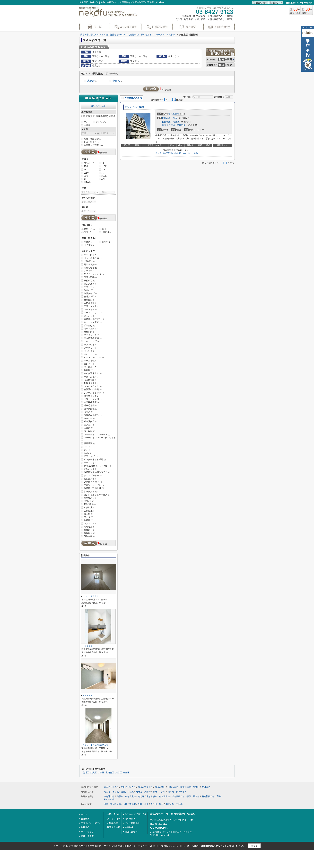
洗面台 (88, 412)
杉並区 (126, 772)
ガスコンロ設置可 (94, 319)
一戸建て (88, 125)
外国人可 (89, 316)
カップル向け (91, 328)
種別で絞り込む (98, 106)
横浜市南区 (185, 787)
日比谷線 (166, 118)
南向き (88, 517)
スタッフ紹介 (113, 818)
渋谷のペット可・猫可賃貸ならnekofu (172, 814)
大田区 (101, 772)
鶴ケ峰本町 (181, 791)
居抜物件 (89, 533)
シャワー (89, 418)
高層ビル (89, 526)
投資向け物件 (131, 832)
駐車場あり (90, 498)
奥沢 (161, 804)
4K (85, 179)
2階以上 (89, 501)
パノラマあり (90, 245)
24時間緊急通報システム (97, 472)
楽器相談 (89, 261)
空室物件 (129, 827)
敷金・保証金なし (92, 139)
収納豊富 (89, 443)
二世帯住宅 (90, 303)
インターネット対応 (95, 459)
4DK (103, 179)
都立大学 (170, 804)
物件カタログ (87, 836)
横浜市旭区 (160, 787)
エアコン (89, 425)
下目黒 (115, 791)
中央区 (171, 114)
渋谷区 (118, 772)
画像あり (88, 242)
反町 (140, 804)
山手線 (120, 796)
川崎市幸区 (173, 787)
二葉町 (162, 791)
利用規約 (85, 827)
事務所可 (89, 280)
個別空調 (89, 536)
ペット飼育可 (91, 255)
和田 (155, 791)
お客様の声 (112, 823)
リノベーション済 (94, 274)
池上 (146, 804)
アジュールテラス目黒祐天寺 (95, 745)
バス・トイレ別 (93, 399)
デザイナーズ (91, 271)
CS (87, 446)
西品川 (124, 791)
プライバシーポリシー (91, 823)
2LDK (86, 173)
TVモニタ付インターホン (97, 466)
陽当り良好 (90, 264)
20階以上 (89, 511)
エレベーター (91, 364)
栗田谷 (139, 791)
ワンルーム (89, 163)
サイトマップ (87, 832)
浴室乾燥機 (90, 405)
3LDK (104, 176)
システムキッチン (94, 392)
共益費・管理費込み (93, 145)
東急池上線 (109, 796)
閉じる (254, 845)
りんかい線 (109, 799)
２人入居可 (90, 284)
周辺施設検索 (113, 827)
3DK (86, 176)
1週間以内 (106, 232)
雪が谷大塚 (115, 804)
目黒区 (93, 772)
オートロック (91, 462)
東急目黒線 (130, 796)
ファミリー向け (93, 335)
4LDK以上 (88, 182)
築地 (177, 114)
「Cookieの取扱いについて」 (212, 846)
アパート (88, 122)
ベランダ (89, 351)
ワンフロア (90, 523)
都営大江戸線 (168, 125)
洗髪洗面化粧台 (93, 415)
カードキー (90, 309)
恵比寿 (92, 80)
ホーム (84, 814)
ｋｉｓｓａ (87, 646)
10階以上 (89, 507)
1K (102, 163)
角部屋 (88, 520)
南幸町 (171, 791)
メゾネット (90, 348)
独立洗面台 (90, 421)
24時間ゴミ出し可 (94, 488)
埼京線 (196, 796)
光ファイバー (91, 456)
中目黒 (117, 80)
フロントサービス (94, 485)
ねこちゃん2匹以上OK (135, 814)
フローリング (91, 341)
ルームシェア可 (93, 322)
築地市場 (181, 125)
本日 (104, 229)
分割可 (88, 290)
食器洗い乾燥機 (93, 389)
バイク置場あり (93, 373)
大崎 (125, 804)
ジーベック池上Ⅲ (90, 596)
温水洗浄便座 (91, 408)
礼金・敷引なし (91, 142)
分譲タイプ (90, 293)
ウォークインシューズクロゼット (98, 439)
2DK (103, 169)
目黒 (131, 791)
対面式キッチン (93, 396)
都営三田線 (164, 796)
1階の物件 (90, 504)
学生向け (89, 325)
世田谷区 (110, 772)
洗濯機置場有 (91, 380)
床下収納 (89, 431)
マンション (101, 122)
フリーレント (91, 306)
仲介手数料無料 (132, 823)
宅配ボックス (91, 469)
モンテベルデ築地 (134, 107)
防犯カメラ (90, 479)
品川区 (86, 772)
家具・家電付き (93, 376)
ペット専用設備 (93, 258)
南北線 (141, 796)
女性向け (89, 332)
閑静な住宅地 (91, 267)
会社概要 (85, 818)
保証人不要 (90, 277)
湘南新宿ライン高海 (211, 796)
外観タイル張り (93, 383)
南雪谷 (107, 791)
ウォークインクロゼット (97, 434)
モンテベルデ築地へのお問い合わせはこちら (176, 153)
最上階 (88, 514)
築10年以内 (130, 818)
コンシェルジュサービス (97, 495)
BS (87, 450)
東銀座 (176, 122)
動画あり (106, 242)
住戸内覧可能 (91, 491)
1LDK (104, 166)
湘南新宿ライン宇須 (181, 796)
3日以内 (88, 232)
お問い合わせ (113, 814)
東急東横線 (151, 796)
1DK (86, 166)
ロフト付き (90, 344)
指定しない (89, 229)
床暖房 (88, 428)
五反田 (154, 804)
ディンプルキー (93, 475)
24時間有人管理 (93, 482)
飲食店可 (89, 530)
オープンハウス (93, 312)
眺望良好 (89, 300)
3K (102, 173)
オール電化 (90, 360)
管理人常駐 (90, 296)
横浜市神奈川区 (145, 787)
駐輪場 (88, 370)
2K (85, 169)
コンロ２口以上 (93, 386)
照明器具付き (91, 367)
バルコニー (90, 354)
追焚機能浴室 (91, 402)
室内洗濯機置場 (93, 338)
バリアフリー (91, 287)
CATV (88, 453)
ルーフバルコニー (94, 357)
